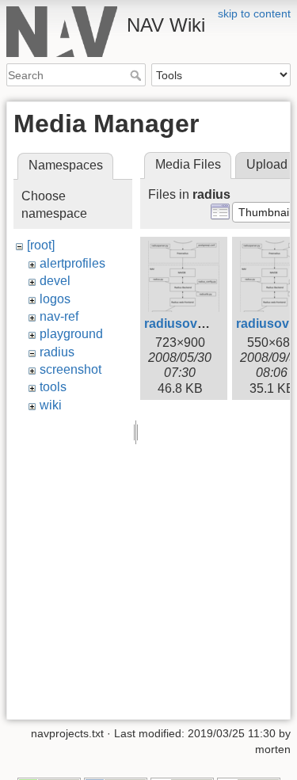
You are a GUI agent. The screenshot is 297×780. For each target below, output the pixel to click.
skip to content (254, 13)
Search (137, 75)
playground (71, 334)
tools (53, 387)
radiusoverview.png (203, 323)
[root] (41, 245)
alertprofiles (72, 263)
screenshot (70, 369)
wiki (51, 405)
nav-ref (59, 316)
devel (55, 280)
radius (57, 352)
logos (55, 299)
